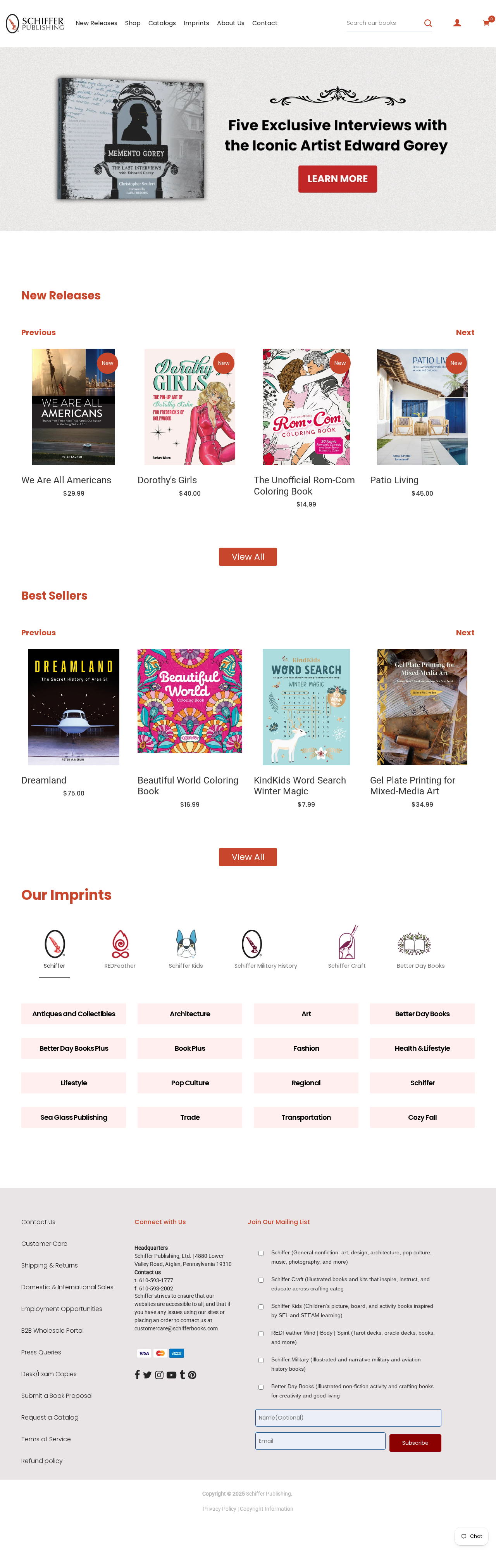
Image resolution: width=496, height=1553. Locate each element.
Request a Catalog (50, 1418)
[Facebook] (137, 1376)
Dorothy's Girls (167, 480)
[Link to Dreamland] (73, 707)
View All (248, 557)
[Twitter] (147, 1376)
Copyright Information (266, 1509)
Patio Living (394, 480)
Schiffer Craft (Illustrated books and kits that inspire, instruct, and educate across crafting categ (350, 1284)
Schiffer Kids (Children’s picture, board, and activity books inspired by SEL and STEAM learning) (352, 1310)
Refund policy (42, 1461)
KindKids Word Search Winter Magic (300, 786)
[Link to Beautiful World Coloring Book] (190, 707)
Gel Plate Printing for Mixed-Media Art (412, 786)
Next (465, 332)
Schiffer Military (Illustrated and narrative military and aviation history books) (346, 1364)
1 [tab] (16, 207)
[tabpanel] (248, 139)
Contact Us (38, 1222)
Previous (38, 332)
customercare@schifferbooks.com (176, 1328)
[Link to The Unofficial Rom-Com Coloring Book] (306, 407)
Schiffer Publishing (268, 1494)
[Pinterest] (192, 1376)
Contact (265, 23)
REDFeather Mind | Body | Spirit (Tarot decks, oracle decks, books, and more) (353, 1337)
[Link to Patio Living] (422, 407)
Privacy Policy (219, 1509)
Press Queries (41, 1352)
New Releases (96, 23)
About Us (231, 23)
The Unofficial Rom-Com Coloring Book (304, 486)
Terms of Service (46, 1439)
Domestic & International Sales (67, 1287)
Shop (133, 23)
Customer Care (44, 1244)
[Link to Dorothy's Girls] (190, 407)
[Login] (457, 22)
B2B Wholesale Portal (52, 1331)
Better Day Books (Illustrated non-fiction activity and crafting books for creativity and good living (352, 1391)
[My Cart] (486, 22)
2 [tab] (73, 207)
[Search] (428, 23)
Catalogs (162, 23)
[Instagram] (159, 1376)
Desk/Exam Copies (49, 1374)
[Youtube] (171, 1376)
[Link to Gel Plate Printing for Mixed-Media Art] (422, 707)
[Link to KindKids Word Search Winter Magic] (306, 707)
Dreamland (44, 780)
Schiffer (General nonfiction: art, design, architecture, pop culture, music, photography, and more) (351, 1257)
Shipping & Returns (49, 1265)
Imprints (196, 23)
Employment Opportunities (61, 1309)
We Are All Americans (66, 480)
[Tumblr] (182, 1376)
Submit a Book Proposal (57, 1396)
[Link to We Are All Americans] (73, 407)
